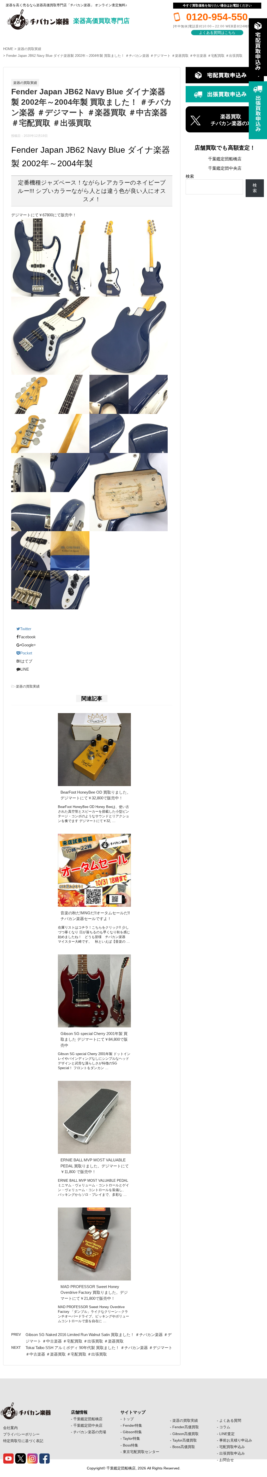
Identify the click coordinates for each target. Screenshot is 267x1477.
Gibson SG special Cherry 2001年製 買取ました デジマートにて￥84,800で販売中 (94, 1039)
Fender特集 (132, 1425)
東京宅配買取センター (141, 1452)
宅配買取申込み (232, 1447)
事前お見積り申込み (235, 1440)
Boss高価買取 (183, 1447)
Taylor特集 (131, 1438)
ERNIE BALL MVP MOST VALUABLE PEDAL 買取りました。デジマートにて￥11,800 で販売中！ (94, 1166)
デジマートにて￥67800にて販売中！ (43, 215)
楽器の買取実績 (29, 49)
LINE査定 (227, 1434)
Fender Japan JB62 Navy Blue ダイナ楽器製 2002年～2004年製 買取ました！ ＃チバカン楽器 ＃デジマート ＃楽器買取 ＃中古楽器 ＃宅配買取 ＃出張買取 (124, 56)
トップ (128, 1419)
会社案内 (10, 1428)
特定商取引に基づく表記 (23, 1441)
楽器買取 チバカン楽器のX (231, 120)
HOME (8, 49)
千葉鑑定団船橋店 (224, 159)
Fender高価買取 (185, 1427)
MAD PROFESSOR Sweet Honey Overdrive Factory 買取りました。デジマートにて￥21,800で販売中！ (94, 1292)
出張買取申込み (232, 1453)
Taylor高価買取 (184, 1440)
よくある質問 (230, 1420)
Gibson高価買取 (185, 1434)
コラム (224, 1427)
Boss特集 (130, 1445)
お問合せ (226, 1460)
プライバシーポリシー (21, 1434)
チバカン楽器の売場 (89, 1432)
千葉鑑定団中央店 (224, 168)
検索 (190, 176)
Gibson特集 (132, 1432)
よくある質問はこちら (217, 32)
